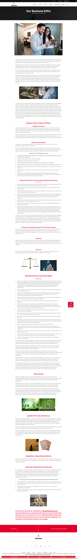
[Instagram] (36, 546)
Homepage (33, 13)
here (46, 519)
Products (33, 552)
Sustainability (45, 552)
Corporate (37, 13)
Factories (28, 552)
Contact (50, 552)
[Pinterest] (49, 546)
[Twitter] (32, 546)
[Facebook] (27, 546)
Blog (54, 552)
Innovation (39, 552)
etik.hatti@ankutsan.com (50, 511)
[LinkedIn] (45, 546)
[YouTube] (40, 546)
